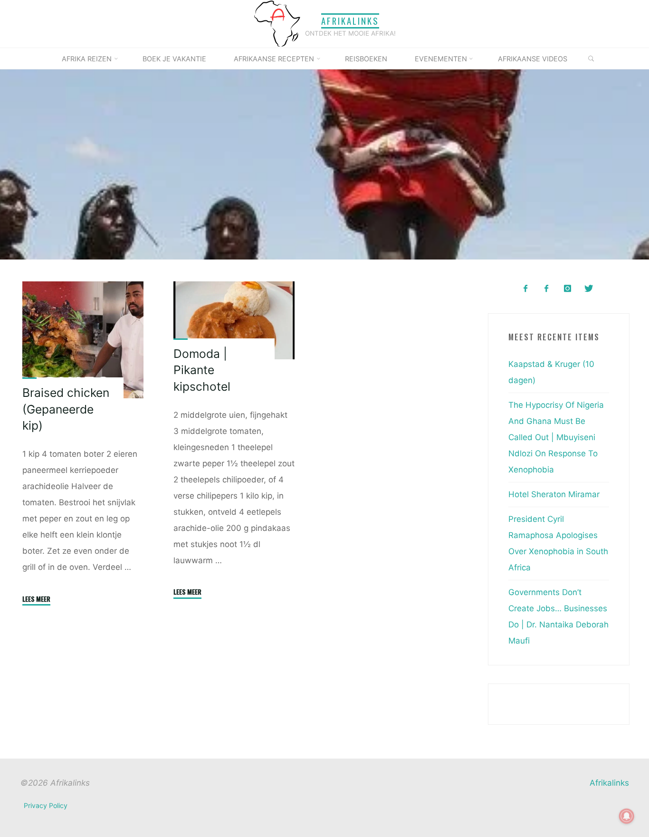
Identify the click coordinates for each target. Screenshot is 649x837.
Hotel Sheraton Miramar (554, 494)
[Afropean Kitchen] (546, 289)
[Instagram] (567, 289)
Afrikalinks (350, 20)
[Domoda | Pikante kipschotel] (234, 320)
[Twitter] (588, 289)
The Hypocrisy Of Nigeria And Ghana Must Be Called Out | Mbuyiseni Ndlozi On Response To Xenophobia (556, 437)
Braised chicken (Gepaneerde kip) (65, 409)
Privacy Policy (45, 805)
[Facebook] (525, 289)
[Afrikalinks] (277, 23)
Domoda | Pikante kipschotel (201, 369)
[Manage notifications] (626, 816)
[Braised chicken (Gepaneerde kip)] (83, 339)
